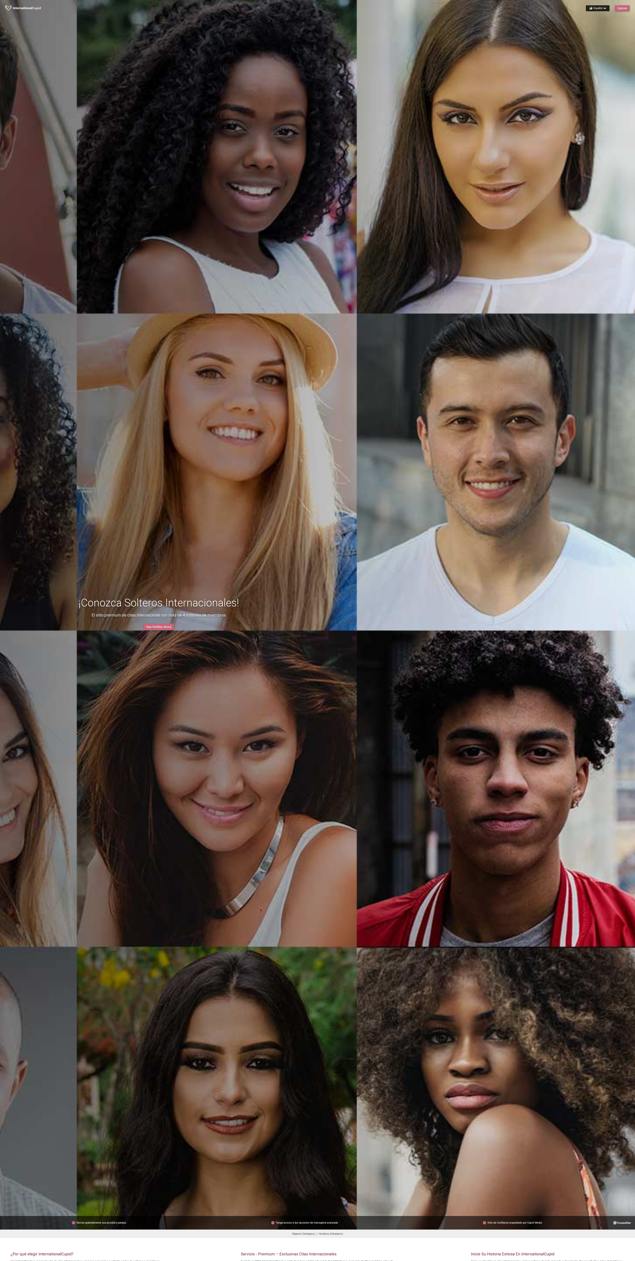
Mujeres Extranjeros (303, 1233)
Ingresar (622, 8)
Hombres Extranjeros (331, 1233)
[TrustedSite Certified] (622, 1223)
